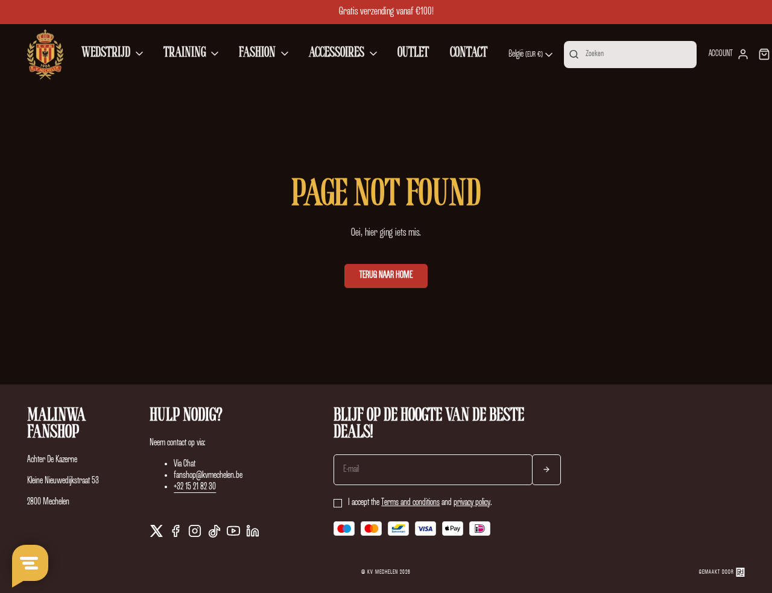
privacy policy (472, 502)
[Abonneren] (546, 469)
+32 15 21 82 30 (195, 487)
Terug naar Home (386, 275)
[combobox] (531, 55)
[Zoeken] (574, 54)
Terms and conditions (410, 502)
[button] (113, 54)
